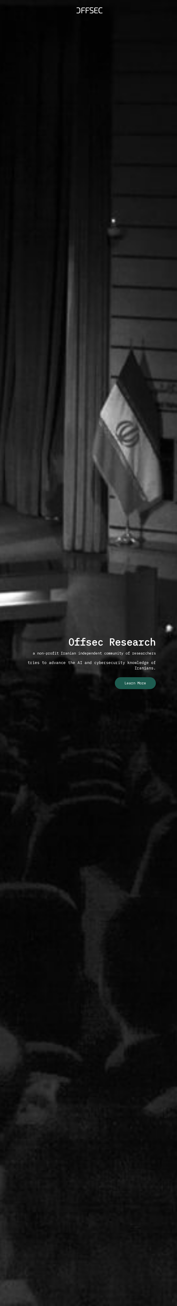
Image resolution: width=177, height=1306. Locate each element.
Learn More (135, 683)
